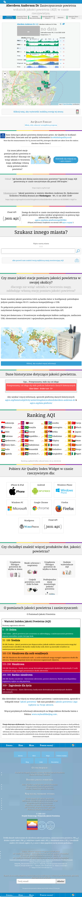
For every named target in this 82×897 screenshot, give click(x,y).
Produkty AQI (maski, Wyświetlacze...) (39, 805)
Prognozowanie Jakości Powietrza (40, 803)
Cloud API (52, 520)
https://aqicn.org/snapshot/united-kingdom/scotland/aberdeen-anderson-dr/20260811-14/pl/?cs (41, 199)
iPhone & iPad (17, 485)
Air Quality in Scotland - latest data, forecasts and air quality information (40, 853)
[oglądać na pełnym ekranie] (63, 24)
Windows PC (17, 502)
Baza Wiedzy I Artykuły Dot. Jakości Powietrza (39, 784)
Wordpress (29, 520)
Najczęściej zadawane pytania (39, 793)
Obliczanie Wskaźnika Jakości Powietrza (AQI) (39, 801)
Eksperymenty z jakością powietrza (39, 787)
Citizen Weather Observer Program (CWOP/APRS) (40, 851)
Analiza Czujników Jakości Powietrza (39, 789)
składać (60, 881)
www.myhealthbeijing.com (44, 714)
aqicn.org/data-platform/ (41, 403)
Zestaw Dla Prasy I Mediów (39, 775)
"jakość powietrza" (28, 701)
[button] (39, 89)
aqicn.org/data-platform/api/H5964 (50, 220)
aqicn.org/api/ (67, 222)
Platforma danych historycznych (39, 809)
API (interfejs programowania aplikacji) (39, 807)
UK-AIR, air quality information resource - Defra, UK (40, 856)
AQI (27, 24)
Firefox (64, 502)
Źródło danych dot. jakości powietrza (40, 799)
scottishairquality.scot (61, 137)
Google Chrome (41, 502)
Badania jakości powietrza (39, 779)
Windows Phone (64, 485)
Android (41, 485)
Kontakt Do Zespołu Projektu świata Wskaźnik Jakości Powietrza (39, 772)
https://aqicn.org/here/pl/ (41, 188)
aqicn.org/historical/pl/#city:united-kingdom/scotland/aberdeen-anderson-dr (40, 400)
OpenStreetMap (67, 104)
